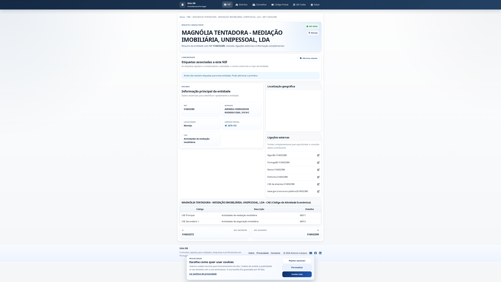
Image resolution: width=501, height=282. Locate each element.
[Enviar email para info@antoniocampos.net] (310, 253)
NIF (229, 4)
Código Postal (281, 4)
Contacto (275, 253)
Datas (317, 4)
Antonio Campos (299, 253)
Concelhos (261, 4)
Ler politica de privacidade (203, 273)
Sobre (251, 253)
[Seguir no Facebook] (315, 253)
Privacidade (263, 253)
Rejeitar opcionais (297, 261)
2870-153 (232, 125)
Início (182, 17)
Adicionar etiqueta (310, 58)
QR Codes (301, 4)
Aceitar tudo (297, 274)
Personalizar (297, 267)
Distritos (243, 4)
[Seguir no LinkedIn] (320, 253)
